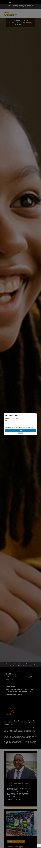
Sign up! (20, 430)
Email (6, 420)
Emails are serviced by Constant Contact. (28, 427)
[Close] (36, 413)
